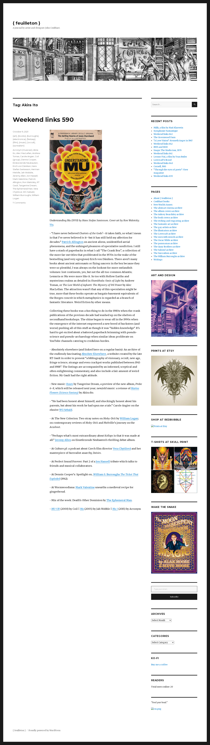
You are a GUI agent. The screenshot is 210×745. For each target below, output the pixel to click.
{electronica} (19, 139)
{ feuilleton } (26, 23)
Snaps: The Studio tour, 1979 (167, 150)
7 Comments (19, 202)
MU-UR (55, 508)
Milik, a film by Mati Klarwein (168, 127)
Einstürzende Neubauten (25, 163)
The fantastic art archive (166, 224)
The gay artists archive (165, 227)
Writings (158, 259)
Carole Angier (27, 156)
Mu (82, 508)
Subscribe (174, 597)
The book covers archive (166, 217)
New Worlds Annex (163, 204)
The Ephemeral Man (119, 500)
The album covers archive (166, 211)
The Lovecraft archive (165, 233)
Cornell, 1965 (160, 166)
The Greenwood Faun (164, 137)
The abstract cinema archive (168, 208)
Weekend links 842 (163, 144)
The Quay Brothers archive (167, 246)
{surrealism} (18, 145)
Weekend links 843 (163, 134)
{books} (22, 136)
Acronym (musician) (22, 150)
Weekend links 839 (163, 176)
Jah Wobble (27, 172)
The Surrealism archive (165, 253)
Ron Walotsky (29, 182)
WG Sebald (65, 409)
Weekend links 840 (163, 163)
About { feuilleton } (163, 198)
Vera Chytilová (122, 448)
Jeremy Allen (63, 439)
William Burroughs (22, 195)
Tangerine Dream (28, 185)
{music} (22, 142)
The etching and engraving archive (171, 221)
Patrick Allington (72, 241)
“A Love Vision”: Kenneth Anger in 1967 (173, 140)
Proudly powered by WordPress (44, 730)
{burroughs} (33, 136)
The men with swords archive (168, 237)
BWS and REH (161, 147)
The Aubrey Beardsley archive (169, 214)
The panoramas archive (166, 243)
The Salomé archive (164, 250)
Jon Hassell (103, 461)
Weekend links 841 (163, 153)
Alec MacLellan (23, 153)
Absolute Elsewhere (94, 353)
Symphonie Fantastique (166, 131)
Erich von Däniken (22, 166)
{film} (15, 142)
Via (51, 224)
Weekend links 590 (43, 119)
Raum (69, 383)
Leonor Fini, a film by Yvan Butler (170, 156)
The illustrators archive (165, 230)
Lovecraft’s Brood (163, 160)
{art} (15, 136)
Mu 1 (115, 508)
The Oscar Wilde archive (166, 240)
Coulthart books (161, 201)
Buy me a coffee (159, 664)
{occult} (31, 142)
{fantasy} (31, 139)
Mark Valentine (85, 487)
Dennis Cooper (28, 159)
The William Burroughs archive (169, 256)
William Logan (129, 418)
